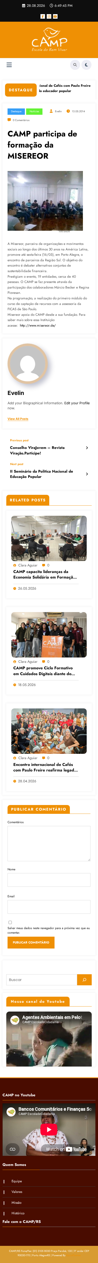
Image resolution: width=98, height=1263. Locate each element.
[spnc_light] (86, 65)
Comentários (16, 822)
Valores (17, 1191)
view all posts (18, 419)
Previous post (19, 440)
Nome (11, 869)
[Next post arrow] (87, 474)
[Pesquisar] (84, 979)
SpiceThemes (73, 1255)
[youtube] (55, 16)
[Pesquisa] (75, 65)
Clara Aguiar (27, 565)
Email (11, 896)
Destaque (16, 111)
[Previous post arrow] (87, 448)
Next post (16, 464)
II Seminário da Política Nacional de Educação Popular (41, 474)
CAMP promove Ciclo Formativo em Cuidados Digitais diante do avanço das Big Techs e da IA (43, 671)
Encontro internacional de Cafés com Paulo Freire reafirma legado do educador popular (41, 88)
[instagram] (49, 16)
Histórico (18, 1213)
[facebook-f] (42, 16)
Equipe (17, 1181)
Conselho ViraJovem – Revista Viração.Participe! (37, 450)
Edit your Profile (77, 403)
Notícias (34, 111)
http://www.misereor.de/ (38, 325)
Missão (16, 1202)
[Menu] (9, 65)
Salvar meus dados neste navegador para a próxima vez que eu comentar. (49, 930)
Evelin (58, 111)
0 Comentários (21, 120)
